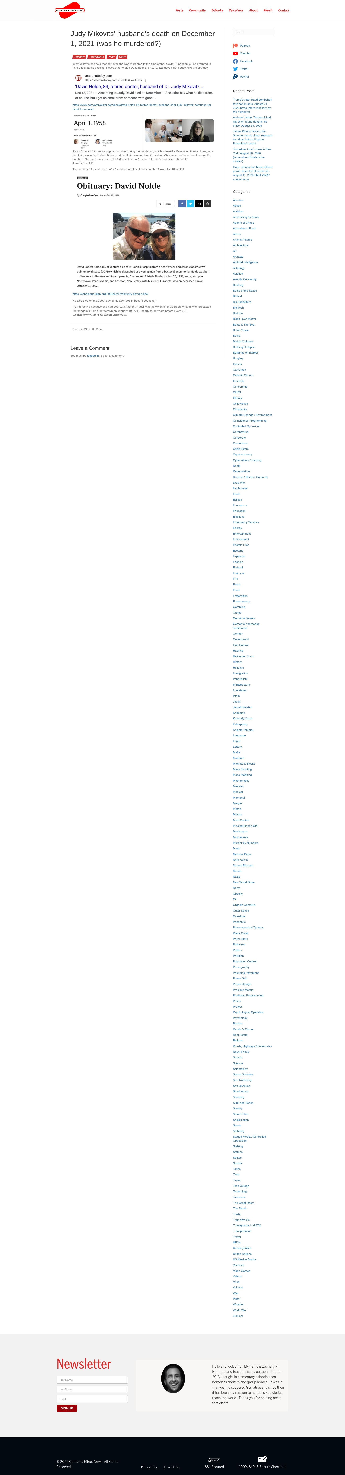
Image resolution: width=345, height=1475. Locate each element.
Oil (234, 899)
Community (197, 10)
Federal (238, 567)
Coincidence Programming (250, 420)
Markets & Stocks (244, 763)
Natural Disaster (243, 865)
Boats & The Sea (243, 324)
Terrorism (239, 1197)
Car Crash (239, 369)
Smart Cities (240, 1114)
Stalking (238, 1146)
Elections (238, 516)
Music (236, 848)
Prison (237, 1001)
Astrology (239, 268)
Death (112, 56)
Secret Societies (243, 1074)
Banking (238, 285)
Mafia (236, 752)
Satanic (237, 1057)
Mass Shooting (242, 769)
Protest (237, 1006)
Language (239, 735)
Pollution (238, 955)
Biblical (237, 296)
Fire (235, 578)
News (122, 56)
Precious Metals (243, 989)
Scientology (240, 1068)
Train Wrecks (241, 1219)
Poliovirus (239, 944)
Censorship (240, 386)
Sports (237, 1125)
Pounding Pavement (246, 972)
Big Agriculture (242, 301)
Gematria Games (244, 618)
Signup (67, 1408)
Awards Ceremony (244, 279)
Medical (238, 791)
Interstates (239, 690)
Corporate (239, 437)
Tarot (236, 1174)
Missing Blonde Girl (245, 825)
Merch (268, 10)
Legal (236, 741)
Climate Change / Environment (252, 414)
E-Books (217, 10)
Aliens (237, 234)
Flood (236, 584)
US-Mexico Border (244, 1259)
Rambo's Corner (243, 1029)
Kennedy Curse (243, 718)
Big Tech (238, 307)
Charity (237, 398)
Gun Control (240, 645)
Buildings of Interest (245, 352)
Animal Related (242, 239)
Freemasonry (241, 601)
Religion (238, 1040)
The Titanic (240, 1208)
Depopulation (241, 471)
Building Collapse (244, 347)
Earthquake (240, 488)
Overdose (239, 916)
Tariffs (237, 1168)
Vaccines (238, 1265)
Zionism (238, 1315)
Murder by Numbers (245, 842)
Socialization (241, 1119)
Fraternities (240, 595)
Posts (179, 10)
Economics (240, 505)
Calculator (236, 10)
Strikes (237, 1157)
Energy (237, 527)
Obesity (238, 893)
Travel (237, 1236)
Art (235, 251)
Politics (237, 950)
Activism (238, 211)
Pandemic (239, 921)
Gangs (237, 612)
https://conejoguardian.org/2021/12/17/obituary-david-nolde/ (111, 293)
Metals (237, 808)
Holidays (238, 667)
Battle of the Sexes (245, 290)
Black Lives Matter (244, 318)
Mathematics (241, 780)
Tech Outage (241, 1185)
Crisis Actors (241, 448)
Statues (238, 1151)
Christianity (240, 409)
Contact (284, 10)
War (235, 1293)
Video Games (241, 1270)
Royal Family (241, 1051)
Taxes (236, 1180)
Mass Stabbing (242, 774)
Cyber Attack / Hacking (247, 460)
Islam (236, 695)
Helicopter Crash (243, 656)
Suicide (237, 1163)
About (253, 10)
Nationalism (240, 859)
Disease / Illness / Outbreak (250, 477)
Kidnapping (240, 724)
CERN (237, 392)
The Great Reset (243, 1202)
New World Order (244, 882)
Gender (238, 633)
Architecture (240, 245)
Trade (236, 1214)
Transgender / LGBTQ (247, 1225)
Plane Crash (241, 933)
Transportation (242, 1231)
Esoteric (238, 550)
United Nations (242, 1253)
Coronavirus (96, 56)
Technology (240, 1191)
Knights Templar (243, 729)
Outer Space (241, 910)
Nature (237, 870)
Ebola (236, 494)
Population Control (244, 961)
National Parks (242, 854)
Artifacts (238, 256)
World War (239, 1310)
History (237, 661)
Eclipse (237, 499)
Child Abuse (240, 403)
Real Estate (240, 1034)
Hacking (238, 650)
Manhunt (238, 758)
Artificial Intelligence (245, 262)
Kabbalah (239, 712)
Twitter (243, 68)
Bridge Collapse (243, 341)
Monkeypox (240, 831)
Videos (237, 1276)
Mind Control (241, 820)
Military (237, 814)
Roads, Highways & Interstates (252, 1046)
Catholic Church (243, 375)
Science (238, 1063)
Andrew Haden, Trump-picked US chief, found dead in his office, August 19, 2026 (252, 121)
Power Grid (240, 978)
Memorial (239, 797)
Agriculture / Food (244, 228)
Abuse (237, 205)
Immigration (240, 673)
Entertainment (242, 533)
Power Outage (242, 984)
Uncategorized (242, 1248)
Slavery (237, 1108)
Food (236, 590)
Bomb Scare (241, 330)
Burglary (238, 358)
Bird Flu (238, 313)
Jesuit (236, 701)
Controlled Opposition (246, 426)
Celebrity (79, 56)
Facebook (246, 61)
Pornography (241, 967)
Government (241, 639)
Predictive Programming (248, 995)
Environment (241, 539)
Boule (236, 335)
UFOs (236, 1242)
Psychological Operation (248, 1012)
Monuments (240, 837)
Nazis (236, 876)
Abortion (238, 200)
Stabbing (238, 1131)
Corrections (240, 443)
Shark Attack (241, 1091)
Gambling (239, 606)
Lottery (237, 746)
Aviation (238, 273)
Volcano (238, 1287)
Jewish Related (242, 707)
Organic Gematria (244, 904)
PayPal (244, 76)
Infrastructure (241, 684)
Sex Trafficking (242, 1080)
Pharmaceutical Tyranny (248, 927)
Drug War (239, 482)
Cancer (237, 364)
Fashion (238, 561)
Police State (240, 938)
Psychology (240, 1017)
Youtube (244, 53)
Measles (238, 786)
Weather (238, 1304)
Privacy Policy (149, 1467)
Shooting (238, 1097)
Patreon (244, 45)
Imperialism (240, 678)
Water (236, 1298)
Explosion (239, 556)
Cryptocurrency (242, 454)
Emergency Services (246, 522)
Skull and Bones (243, 1102)
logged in (93, 355)
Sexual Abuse (241, 1085)
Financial (238, 573)
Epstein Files (241, 544)
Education (239, 510)
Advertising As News (246, 217)
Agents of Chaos (243, 222)
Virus (236, 1281)
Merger (237, 803)
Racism (237, 1023)
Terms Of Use (171, 1467)
